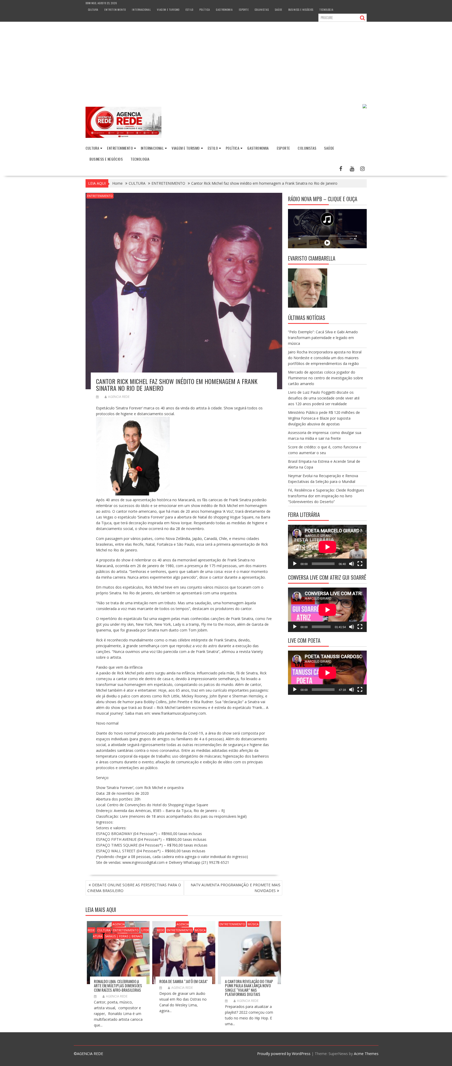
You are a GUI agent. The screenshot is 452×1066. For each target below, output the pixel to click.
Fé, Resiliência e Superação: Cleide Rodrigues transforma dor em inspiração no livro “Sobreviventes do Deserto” (326, 496)
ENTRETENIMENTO (115, 10)
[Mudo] (351, 563)
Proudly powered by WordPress (283, 1053)
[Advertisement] (226, 61)
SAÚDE (278, 10)
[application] (327, 547)
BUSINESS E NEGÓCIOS (300, 10)
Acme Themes (366, 1053)
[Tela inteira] (360, 563)
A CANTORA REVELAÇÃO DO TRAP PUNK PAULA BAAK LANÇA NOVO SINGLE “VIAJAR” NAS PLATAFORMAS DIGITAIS (249, 987)
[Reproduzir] (294, 563)
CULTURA (93, 10)
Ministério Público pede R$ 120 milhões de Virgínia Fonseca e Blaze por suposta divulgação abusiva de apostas (324, 418)
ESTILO (189, 10)
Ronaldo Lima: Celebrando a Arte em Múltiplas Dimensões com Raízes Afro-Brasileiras (118, 985)
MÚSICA (200, 930)
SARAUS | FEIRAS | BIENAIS (123, 936)
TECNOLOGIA (326, 10)
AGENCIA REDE (118, 396)
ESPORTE (244, 10)
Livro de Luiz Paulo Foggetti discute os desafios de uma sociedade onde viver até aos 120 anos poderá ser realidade (324, 398)
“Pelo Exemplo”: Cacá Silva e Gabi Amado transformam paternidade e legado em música (323, 337)
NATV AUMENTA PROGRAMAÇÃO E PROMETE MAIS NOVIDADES (235, 887)
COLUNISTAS (262, 10)
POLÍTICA (204, 10)
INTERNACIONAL (141, 10)
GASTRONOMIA (224, 10)
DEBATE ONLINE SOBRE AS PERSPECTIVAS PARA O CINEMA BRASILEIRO (134, 887)
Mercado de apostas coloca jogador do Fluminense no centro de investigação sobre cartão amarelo (325, 378)
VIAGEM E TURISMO (168, 10)
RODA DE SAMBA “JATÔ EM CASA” (183, 981)
